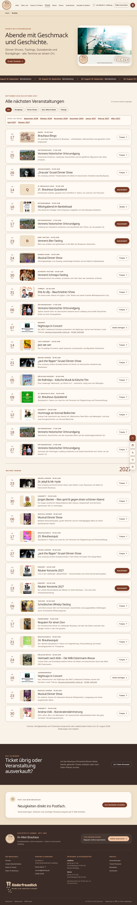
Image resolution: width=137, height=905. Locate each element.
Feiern (61, 5)
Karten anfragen (119, 328)
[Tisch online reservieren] (133, 438)
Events (47, 5)
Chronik (8, 860)
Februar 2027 (103, 118)
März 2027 (115, 118)
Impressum (8, 901)
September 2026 (31, 118)
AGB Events (28, 901)
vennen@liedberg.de (42, 870)
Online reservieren (121, 5)
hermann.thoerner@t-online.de (57, 332)
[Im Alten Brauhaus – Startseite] (6, 5)
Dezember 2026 (76, 118)
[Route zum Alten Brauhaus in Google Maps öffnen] (133, 467)
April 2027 (11, 122)
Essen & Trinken (36, 5)
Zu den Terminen (15, 61)
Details (123, 207)
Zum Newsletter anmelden (115, 805)
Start (17, 5)
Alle (8, 110)
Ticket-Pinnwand (115, 864)
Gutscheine (70, 5)
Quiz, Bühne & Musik (49, 110)
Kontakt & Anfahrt (83, 5)
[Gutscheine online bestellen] (133, 445)
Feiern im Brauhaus (12, 871)
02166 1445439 (77, 332)
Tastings (63, 110)
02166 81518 (39, 874)
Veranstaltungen (115, 860)
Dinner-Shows (32, 110)
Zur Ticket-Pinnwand (121, 764)
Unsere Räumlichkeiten (13, 864)
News (54, 5)
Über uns (24, 5)
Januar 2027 (90, 118)
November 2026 (61, 118)
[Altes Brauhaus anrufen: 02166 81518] (133, 452)
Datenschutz (18, 901)
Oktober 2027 (24, 122)
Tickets (123, 137)
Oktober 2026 (46, 118)
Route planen (40, 867)
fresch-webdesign (126, 901)
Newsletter (113, 867)
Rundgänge (18, 110)
